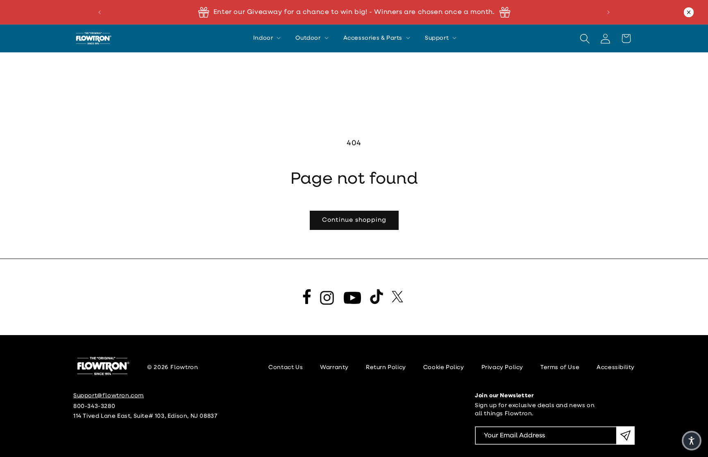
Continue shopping (354, 220)
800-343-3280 (94, 406)
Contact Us (285, 368)
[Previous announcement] (100, 12)
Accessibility (616, 368)
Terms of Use (559, 368)
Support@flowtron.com (108, 396)
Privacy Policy (502, 368)
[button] (266, 38)
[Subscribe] (625, 435)
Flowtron (184, 368)
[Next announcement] (608, 12)
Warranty (334, 368)
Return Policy (386, 368)
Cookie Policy (443, 368)
